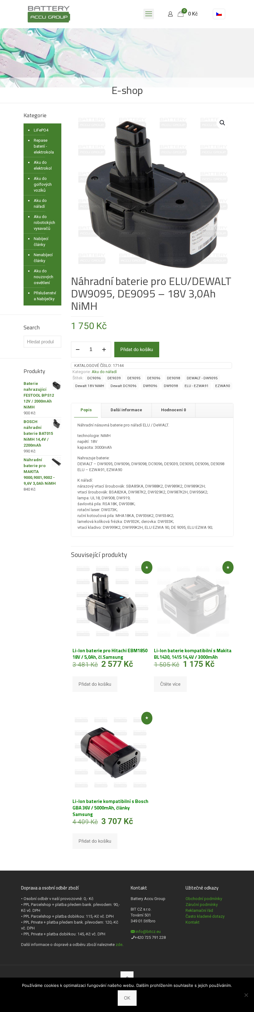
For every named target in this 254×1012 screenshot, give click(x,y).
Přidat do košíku (136, 349)
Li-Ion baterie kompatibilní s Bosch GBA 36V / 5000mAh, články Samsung (110, 808)
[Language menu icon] (219, 14)
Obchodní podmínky (204, 898)
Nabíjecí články (41, 241)
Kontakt (192, 922)
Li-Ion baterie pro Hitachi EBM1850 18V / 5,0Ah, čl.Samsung (109, 654)
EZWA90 (222, 386)
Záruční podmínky (202, 904)
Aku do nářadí (104, 371)
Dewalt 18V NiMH (89, 386)
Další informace (126, 410)
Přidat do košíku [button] (95, 684)
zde (119, 944)
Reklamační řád (199, 910)
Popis (86, 410)
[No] (246, 995)
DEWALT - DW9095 (202, 378)
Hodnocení (173, 410)
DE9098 (173, 378)
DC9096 (94, 378)
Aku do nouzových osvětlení (43, 277)
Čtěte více (170, 684)
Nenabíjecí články (43, 257)
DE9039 (114, 378)
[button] (223, 123)
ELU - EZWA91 (197, 386)
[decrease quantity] (77, 349)
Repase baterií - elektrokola (44, 146)
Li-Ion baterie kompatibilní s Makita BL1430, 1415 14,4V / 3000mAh (192, 654)
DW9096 (150, 386)
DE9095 (134, 378)
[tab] (86, 410)
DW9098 (171, 386)
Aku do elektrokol (43, 165)
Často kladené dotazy (205, 916)
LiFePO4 (41, 130)
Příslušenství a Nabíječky (45, 296)
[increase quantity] (104, 349)
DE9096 (153, 378)
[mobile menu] (148, 14)
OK (127, 998)
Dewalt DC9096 (124, 386)
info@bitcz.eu (148, 931)
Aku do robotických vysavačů (44, 222)
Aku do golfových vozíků (43, 184)
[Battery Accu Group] (48, 14)
